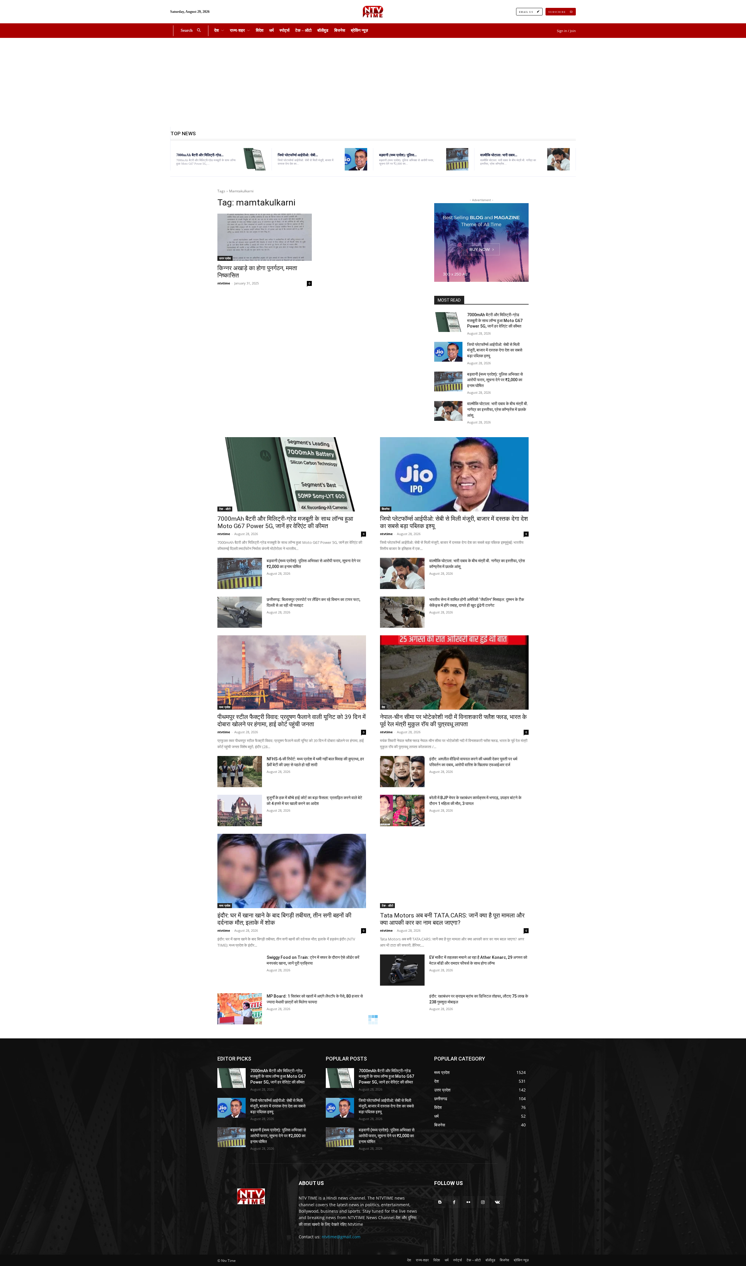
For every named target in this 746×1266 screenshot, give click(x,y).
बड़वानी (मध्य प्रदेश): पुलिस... (398, 155)
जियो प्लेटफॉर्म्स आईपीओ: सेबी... (298, 155)
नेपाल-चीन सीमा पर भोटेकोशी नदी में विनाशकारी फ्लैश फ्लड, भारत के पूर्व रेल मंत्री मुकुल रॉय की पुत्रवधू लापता (453, 720)
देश (383, 707)
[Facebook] (454, 1202)
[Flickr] (468, 1202)
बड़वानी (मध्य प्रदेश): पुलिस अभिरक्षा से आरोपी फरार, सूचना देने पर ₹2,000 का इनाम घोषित (495, 380)
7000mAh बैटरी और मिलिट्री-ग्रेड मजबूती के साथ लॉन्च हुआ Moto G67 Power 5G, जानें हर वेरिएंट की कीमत (494, 320)
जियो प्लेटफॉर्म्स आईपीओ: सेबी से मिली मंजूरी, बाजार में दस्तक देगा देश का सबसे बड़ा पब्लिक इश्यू (494, 350)
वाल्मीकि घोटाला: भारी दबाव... (498, 155)
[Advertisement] (373, 81)
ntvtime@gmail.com (341, 1236)
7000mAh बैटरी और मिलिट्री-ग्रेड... (200, 155)
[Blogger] (440, 1202)
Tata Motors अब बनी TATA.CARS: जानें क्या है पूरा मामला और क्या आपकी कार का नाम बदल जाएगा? (452, 919)
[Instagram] (483, 1202)
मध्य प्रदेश (224, 707)
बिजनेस (386, 509)
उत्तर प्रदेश (225, 258)
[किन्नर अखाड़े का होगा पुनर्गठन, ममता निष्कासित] (264, 237)
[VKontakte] (497, 1202)
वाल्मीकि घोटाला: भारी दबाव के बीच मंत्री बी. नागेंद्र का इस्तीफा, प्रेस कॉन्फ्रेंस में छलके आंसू (497, 409)
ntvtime (223, 283)
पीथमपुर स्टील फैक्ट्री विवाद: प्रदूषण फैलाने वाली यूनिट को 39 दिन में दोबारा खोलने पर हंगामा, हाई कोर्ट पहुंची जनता (291, 720)
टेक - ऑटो (225, 509)
